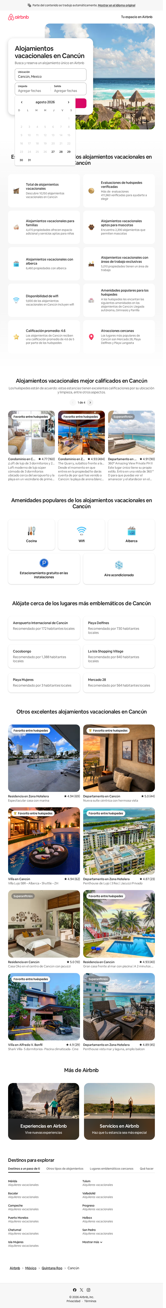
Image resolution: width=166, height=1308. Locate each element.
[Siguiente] (90, 402)
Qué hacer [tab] (146, 1168)
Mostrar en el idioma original (116, 5)
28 (61, 152)
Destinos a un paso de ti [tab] (24, 1168)
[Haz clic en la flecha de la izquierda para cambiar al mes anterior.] (22, 102)
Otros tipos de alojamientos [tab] (64, 1168)
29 (68, 152)
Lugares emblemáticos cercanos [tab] (111, 1168)
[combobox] (50, 76)
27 (53, 152)
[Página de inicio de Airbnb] (18, 17)
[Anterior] (73, 402)
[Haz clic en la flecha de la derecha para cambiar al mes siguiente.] (68, 102)
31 (29, 160)
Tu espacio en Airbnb (136, 17)
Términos (90, 1301)
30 (21, 160)
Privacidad (73, 1301)
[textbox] (32, 90)
